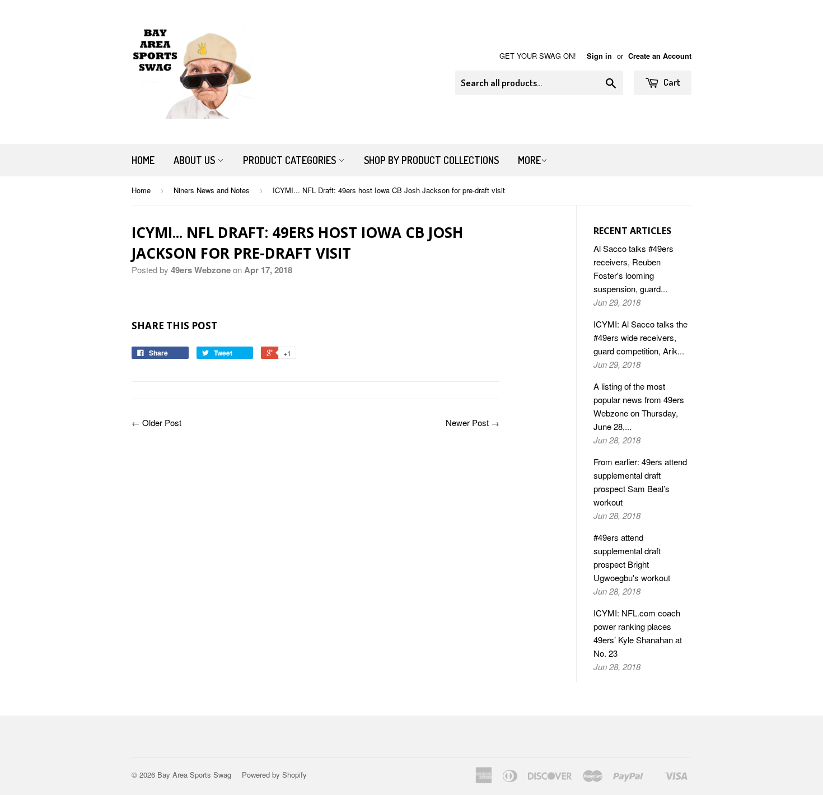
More (529, 160)
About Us (195, 160)
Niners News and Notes (212, 190)
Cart (671, 82)
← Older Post (156, 422)
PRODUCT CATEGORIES (290, 160)
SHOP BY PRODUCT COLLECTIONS (431, 160)
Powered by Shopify (274, 774)
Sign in (599, 56)
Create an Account (659, 56)
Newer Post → (472, 422)
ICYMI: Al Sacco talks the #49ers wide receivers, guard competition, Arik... (640, 337)
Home (143, 160)
